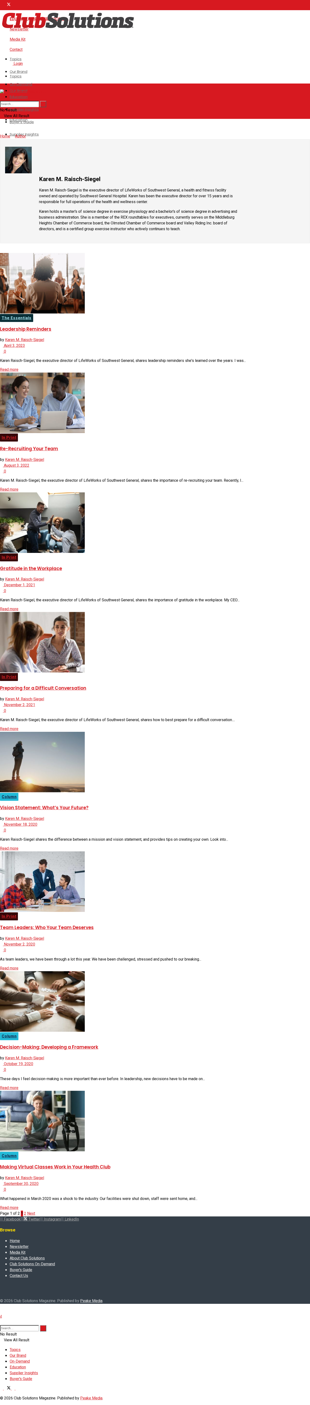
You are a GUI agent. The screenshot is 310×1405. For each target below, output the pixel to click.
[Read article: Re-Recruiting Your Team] (155, 404)
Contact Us (19, 1276)
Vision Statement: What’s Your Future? (44, 807)
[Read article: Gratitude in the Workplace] (155, 523)
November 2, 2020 (19, 944)
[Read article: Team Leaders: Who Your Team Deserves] (155, 882)
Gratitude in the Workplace (31, 568)
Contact (16, 50)
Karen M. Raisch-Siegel (24, 340)
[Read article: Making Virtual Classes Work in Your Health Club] (155, 1122)
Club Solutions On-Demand (32, 1264)
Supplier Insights (24, 109)
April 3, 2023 (14, 346)
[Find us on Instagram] (14, 5)
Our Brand (18, 71)
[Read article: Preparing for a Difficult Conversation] (155, 643)
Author (20, 136)
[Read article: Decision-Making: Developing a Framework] (155, 1002)
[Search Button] (1, 98)
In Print (9, 438)
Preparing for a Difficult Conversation (43, 688)
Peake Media (91, 1301)
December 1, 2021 (19, 585)
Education (19, 96)
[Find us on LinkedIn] (17, 5)
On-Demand (21, 84)
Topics (16, 58)
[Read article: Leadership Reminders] (155, 284)
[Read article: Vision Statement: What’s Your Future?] (155, 763)
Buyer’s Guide (21, 1270)
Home (5, 136)
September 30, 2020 (21, 1184)
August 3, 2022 (16, 465)
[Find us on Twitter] (8, 5)
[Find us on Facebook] (2, 5)
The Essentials (16, 318)
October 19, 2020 (18, 1064)
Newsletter (19, 1247)
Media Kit (17, 39)
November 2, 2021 (19, 705)
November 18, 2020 (20, 824)
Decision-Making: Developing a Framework (49, 1047)
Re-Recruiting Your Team (29, 448)
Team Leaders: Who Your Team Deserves (47, 927)
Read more (9, 370)
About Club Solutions (27, 1258)
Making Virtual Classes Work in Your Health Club (55, 1167)
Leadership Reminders (25, 329)
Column (9, 797)
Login (18, 64)
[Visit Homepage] (68, 29)
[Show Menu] (1, 86)
